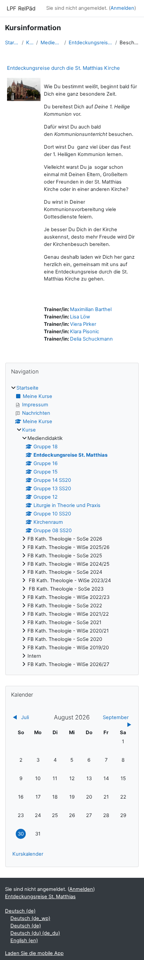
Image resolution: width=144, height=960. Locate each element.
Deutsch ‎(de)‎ (20, 911)
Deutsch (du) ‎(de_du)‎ (35, 933)
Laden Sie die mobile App (34, 953)
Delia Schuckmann (91, 339)
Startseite (12, 43)
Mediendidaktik (51, 43)
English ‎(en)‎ (24, 941)
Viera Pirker (83, 324)
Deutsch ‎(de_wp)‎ (30, 918)
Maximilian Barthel (91, 309)
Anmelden (122, 8)
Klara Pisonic (84, 332)
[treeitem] (72, 526)
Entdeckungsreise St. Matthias (91, 43)
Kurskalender (27, 854)
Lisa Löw (80, 317)
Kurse (29, 43)
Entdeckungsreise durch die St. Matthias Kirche (63, 68)
